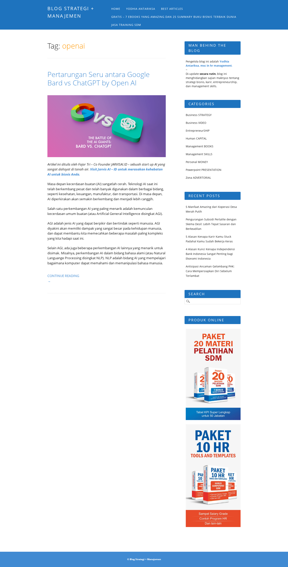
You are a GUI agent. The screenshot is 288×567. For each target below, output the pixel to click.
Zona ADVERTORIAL (198, 177)
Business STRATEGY (199, 115)
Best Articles (172, 9)
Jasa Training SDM (126, 25)
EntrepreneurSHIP (197, 130)
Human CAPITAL (196, 138)
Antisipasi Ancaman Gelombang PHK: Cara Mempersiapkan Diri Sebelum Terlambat (210, 271)
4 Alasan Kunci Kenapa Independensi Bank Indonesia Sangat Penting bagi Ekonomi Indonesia (210, 253)
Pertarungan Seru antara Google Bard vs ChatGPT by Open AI (98, 79)
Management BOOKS (199, 146)
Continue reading (63, 278)
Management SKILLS (199, 154)
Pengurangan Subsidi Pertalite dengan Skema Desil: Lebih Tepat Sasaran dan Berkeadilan (211, 224)
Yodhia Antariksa (140, 9)
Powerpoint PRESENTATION (203, 170)
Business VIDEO (196, 123)
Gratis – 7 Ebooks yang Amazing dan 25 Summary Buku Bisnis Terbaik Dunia (173, 17)
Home (115, 9)
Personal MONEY (197, 162)
